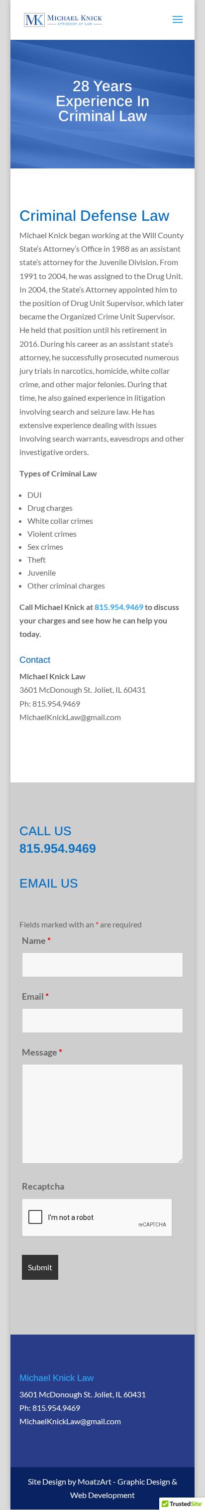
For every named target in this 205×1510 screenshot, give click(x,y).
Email (35, 996)
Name (36, 940)
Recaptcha (43, 1186)
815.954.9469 (119, 606)
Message (42, 1052)
